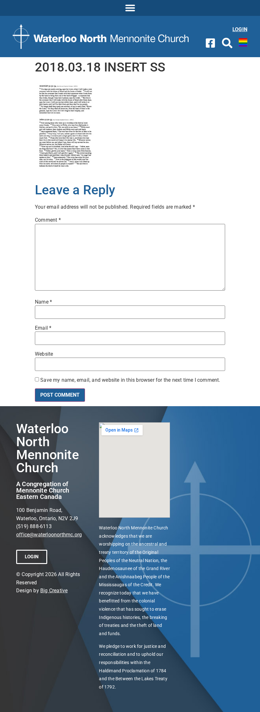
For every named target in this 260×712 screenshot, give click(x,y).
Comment (48, 220)
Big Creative (54, 591)
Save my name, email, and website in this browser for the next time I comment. (130, 380)
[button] (130, 8)
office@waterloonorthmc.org (49, 535)
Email (43, 328)
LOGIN (239, 29)
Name (43, 302)
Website (44, 354)
